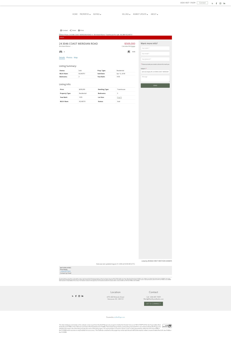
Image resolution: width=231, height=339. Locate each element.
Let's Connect (153, 304)
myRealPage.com (119, 317)
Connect (202, 3)
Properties (84, 14)
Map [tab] (76, 57)
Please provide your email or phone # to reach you (155, 64)
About (153, 14)
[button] (212, 3)
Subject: (143, 68)
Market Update (139, 14)
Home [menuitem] (75, 14)
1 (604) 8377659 (65, 271)
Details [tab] (62, 57)
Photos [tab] (69, 57)
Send (155, 86)
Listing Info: (65, 84)
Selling (125, 14)
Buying (96, 14)
